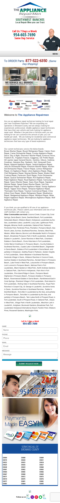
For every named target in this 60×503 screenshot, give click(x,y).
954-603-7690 (24, 34)
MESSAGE (5, 350)
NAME (4, 326)
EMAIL (4, 342)
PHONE (5, 334)
